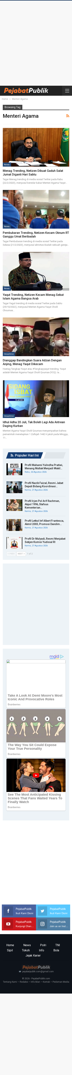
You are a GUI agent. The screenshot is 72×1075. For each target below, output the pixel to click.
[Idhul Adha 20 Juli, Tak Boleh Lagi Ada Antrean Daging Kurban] (36, 398)
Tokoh (26, 950)
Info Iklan (35, 982)
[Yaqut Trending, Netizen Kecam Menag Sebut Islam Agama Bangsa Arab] (36, 271)
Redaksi (24, 982)
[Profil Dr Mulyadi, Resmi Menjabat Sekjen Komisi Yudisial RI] (14, 543)
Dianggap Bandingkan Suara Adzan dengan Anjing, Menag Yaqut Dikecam (32, 362)
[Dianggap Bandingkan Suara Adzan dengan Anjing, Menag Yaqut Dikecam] (36, 336)
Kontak (46, 982)
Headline (9, 354)
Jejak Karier (33, 955)
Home (10, 945)
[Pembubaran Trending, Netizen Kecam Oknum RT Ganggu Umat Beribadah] (36, 209)
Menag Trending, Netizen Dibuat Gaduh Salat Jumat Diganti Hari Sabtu (33, 172)
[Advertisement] (36, 42)
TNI (57, 945)
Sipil (10, 950)
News (7, 164)
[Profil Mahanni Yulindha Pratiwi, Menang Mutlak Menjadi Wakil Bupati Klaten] (14, 469)
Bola (56, 950)
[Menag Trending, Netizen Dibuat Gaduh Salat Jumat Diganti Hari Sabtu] (36, 147)
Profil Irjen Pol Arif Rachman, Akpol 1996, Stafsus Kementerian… (42, 504)
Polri (43, 945)
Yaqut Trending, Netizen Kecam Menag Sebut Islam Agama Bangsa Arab (33, 296)
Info (41, 950)
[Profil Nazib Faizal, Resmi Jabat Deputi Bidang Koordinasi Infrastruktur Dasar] (14, 487)
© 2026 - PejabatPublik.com (36, 978)
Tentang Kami (10, 982)
